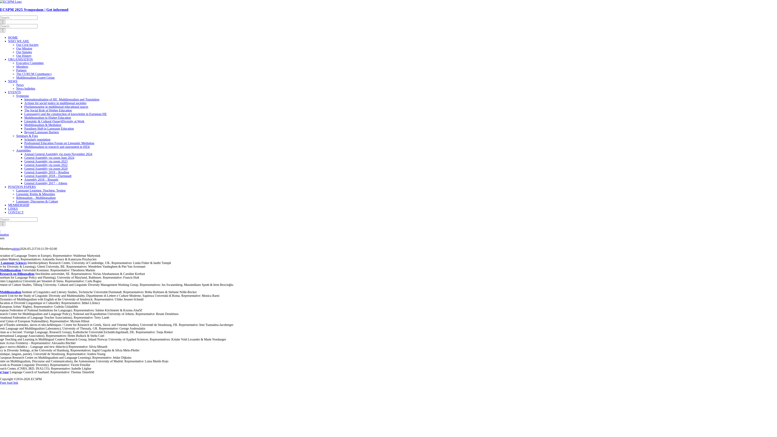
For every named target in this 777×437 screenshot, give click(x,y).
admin (16, 248)
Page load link (9, 382)
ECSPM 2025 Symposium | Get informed (34, 9)
